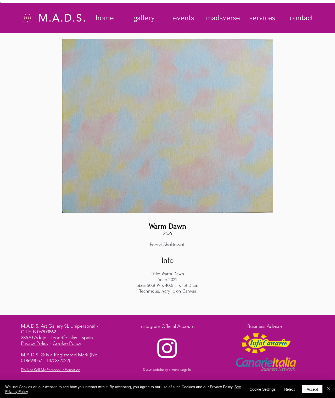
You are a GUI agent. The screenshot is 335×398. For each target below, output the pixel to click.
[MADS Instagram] (167, 348)
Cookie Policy (67, 343)
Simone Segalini (180, 370)
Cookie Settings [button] (263, 389)
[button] (144, 17)
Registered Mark (71, 355)
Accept (312, 389)
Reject (289, 389)
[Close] (329, 389)
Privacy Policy (34, 343)
